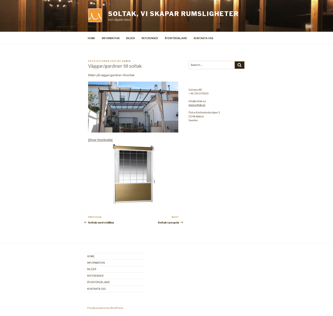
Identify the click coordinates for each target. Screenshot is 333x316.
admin (126, 61)
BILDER (130, 38)
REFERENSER (150, 38)
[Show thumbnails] (100, 140)
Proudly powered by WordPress (105, 307)
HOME (91, 38)
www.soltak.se (197, 104)
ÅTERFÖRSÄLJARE (176, 38)
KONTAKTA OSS (203, 38)
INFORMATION (110, 38)
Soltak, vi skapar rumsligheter (173, 14)
